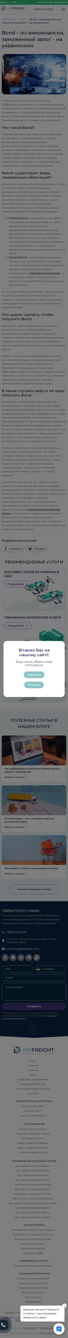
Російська (34, 684)
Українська (34, 674)
